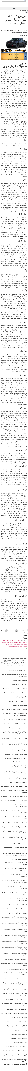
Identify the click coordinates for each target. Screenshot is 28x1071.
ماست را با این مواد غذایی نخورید (19, 1017)
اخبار (18, 640)
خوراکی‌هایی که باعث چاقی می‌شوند (19, 1034)
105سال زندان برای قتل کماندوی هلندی (18, 696)
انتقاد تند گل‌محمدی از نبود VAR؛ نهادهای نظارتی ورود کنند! (14, 800)
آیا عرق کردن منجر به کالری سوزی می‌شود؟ (17, 1025)
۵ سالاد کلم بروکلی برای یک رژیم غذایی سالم (17, 1009)
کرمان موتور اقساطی (19, 642)
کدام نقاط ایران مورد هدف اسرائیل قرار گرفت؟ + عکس (14, 709)
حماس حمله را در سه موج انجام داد (19, 684)
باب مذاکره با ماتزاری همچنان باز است (18, 843)
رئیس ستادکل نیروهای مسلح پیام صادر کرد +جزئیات (15, 727)
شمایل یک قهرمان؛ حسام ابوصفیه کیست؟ (17, 670)
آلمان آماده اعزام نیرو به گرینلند (20, 705)
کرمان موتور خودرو (22, 644)
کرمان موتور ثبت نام (7, 642)
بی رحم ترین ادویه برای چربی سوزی (19, 1038)
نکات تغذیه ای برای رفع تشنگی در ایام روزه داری (16, 999)
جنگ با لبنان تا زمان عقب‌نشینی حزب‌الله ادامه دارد (16, 758)
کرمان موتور (13, 640)
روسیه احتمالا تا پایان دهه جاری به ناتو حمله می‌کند (16, 754)
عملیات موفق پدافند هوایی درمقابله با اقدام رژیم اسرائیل (14, 719)
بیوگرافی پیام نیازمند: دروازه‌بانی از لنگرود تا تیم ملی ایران (14, 796)
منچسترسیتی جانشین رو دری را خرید (19, 859)
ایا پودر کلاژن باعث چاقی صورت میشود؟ (18, 904)
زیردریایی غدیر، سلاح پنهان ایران (20, 680)
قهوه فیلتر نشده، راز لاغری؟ (21, 1030)
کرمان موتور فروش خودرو (15, 646)
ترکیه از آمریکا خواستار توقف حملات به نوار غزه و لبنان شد (14, 723)
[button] (14, 8)
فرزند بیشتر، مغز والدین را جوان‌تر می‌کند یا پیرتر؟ (16, 969)
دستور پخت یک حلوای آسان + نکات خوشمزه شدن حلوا (15, 1050)
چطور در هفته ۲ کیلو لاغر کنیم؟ (20, 1042)
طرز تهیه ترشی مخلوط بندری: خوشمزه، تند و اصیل (15, 1055)
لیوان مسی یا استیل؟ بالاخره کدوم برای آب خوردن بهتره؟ (14, 908)
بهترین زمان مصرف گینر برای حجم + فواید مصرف (16, 777)
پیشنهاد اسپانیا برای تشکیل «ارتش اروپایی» (17, 701)
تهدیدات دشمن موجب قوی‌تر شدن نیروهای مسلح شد (15, 692)
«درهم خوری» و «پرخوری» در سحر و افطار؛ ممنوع (15, 959)
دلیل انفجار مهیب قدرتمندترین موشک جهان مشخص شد (14, 688)
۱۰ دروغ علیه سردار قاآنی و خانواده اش (18, 750)
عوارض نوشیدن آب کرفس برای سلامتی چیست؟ (16, 1046)
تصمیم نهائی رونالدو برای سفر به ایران (18, 782)
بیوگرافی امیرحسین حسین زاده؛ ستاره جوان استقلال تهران (14, 786)
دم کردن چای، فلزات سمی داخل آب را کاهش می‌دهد (15, 1021)
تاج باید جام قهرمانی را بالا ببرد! (20, 761)
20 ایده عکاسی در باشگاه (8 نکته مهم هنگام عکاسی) (15, 822)
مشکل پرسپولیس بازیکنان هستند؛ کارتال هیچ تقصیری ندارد (14, 826)
